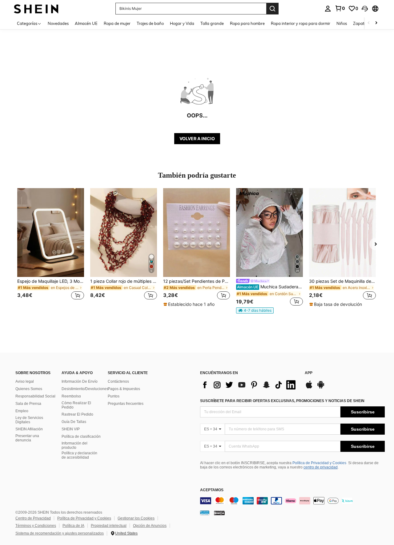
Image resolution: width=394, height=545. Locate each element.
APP (308, 373)
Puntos (113, 396)
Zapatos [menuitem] (360, 23)
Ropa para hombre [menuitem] (247, 23)
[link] (340, 8)
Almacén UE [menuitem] (86, 23)
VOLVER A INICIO (197, 138)
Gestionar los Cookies (136, 518)
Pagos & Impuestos (124, 389)
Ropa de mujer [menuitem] (117, 23)
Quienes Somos (28, 389)
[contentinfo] (292, 500)
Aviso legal (24, 381)
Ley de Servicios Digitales (29, 420)
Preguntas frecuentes (125, 403)
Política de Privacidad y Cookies (319, 463)
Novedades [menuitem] (58, 23)
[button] (364, 8)
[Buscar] (272, 8)
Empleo (21, 411)
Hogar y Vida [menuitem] (182, 23)
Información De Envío (80, 381)
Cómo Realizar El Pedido (76, 405)
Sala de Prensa (28, 403)
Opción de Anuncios (150, 525)
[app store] (309, 387)
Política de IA (73, 525)
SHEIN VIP (71, 429)
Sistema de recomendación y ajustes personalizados (59, 533)
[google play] (320, 387)
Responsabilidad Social (35, 396)
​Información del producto (74, 445)
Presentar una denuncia (27, 438)
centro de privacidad (321, 467)
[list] (249, 384)
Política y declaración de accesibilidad (79, 455)
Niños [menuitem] (341, 23)
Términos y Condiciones (35, 525)
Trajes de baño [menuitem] (150, 23)
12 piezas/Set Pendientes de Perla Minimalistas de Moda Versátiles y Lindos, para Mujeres (196, 281)
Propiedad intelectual (109, 525)
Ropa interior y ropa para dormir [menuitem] (300, 23)
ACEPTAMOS (211, 490)
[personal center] (328, 8)
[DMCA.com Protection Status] (219, 512)
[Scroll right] (376, 23)
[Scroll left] (369, 23)
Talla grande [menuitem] (212, 23)
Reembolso (71, 396)
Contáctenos (118, 381)
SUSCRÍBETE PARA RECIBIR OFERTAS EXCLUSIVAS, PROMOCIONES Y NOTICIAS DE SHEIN (282, 401)
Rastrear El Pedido (77, 414)
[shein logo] (36, 8)
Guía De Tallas (74, 422)
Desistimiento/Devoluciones (85, 389)
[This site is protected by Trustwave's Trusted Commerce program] (204, 512)
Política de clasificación (81, 436)
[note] (189, 304)
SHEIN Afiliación (29, 429)
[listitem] (50, 247)
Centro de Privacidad (33, 518)
